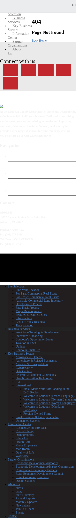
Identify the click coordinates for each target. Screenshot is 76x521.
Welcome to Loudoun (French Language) (48, 396)
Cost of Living (25, 431)
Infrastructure (24, 318)
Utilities (20, 346)
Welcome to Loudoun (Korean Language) (49, 403)
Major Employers (26, 445)
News (19, 487)
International (23, 385)
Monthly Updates (26, 502)
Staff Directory (25, 494)
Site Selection (16, 286)
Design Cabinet (25, 480)
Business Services (19, 328)
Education (22, 438)
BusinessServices (16, 20)
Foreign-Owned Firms (37, 413)
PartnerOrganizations (17, 43)
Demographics (25, 434)
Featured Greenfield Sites (31, 314)
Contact (12, 516)
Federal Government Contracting (36, 374)
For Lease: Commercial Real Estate (37, 297)
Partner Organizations (21, 459)
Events (20, 512)
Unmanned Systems (28, 420)
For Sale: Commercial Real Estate (36, 293)
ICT (18, 381)
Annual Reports (25, 498)
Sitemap (13, 190)
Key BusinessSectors (20, 28)
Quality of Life (25, 452)
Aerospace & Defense (29, 357)
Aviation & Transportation (32, 364)
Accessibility (15, 181)
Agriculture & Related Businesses (36, 360)
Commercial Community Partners (36, 470)
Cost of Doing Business (30, 321)
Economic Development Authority (28, 164)
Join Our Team (25, 509)
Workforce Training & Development (38, 332)
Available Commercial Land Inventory (39, 300)
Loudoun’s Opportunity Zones (34, 339)
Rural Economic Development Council (40, 473)
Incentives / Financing (29, 336)
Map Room (23, 449)
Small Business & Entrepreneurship (37, 417)
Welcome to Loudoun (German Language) (49, 399)
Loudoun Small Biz (28, 350)
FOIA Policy (15, 173)
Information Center (19, 424)
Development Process (29, 304)
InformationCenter (18, 35)
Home (11, 156)
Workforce (22, 456)
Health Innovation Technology (34, 378)
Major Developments (29, 311)
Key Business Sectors (21, 353)
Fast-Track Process (27, 307)
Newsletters (23, 505)
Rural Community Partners (32, 477)
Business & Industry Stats (31, 427)
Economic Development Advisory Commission (45, 466)
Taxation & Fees (26, 343)
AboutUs (14, 51)
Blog (19, 491)
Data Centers (24, 371)
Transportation (24, 325)
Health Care (23, 441)
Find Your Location (28, 290)
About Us (14, 484)
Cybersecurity (24, 367)
